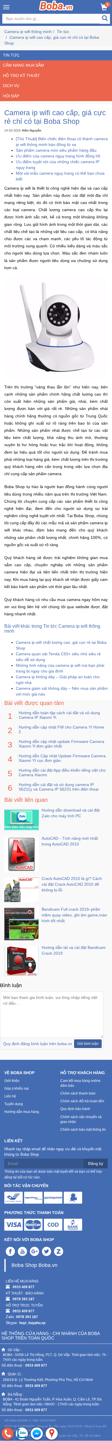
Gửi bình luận (88, 1044)
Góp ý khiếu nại (16, 1088)
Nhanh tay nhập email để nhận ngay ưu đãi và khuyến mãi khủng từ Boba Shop (52, 1152)
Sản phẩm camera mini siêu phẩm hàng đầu (56, 150)
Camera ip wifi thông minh (28, 31)
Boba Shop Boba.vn (34, 1265)
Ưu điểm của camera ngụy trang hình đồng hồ (58, 156)
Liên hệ (10, 1096)
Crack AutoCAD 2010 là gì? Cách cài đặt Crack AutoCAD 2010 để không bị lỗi (72, 884)
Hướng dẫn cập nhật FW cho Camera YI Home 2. (61, 729)
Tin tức (63, 31)
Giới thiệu (12, 1081)
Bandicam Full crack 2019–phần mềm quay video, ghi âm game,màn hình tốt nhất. (74, 915)
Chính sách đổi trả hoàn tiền (82, 1101)
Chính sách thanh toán (78, 1093)
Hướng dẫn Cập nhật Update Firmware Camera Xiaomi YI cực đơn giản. (62, 758)
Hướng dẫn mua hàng (21, 1112)
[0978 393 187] (7, 1433)
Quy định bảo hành (75, 1109)
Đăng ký (95, 1163)
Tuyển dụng (13, 1104)
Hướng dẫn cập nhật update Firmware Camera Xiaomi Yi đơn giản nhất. (61, 743)
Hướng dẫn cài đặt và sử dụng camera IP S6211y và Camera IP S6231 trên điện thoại (59, 786)
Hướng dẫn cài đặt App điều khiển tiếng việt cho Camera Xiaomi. (62, 772)
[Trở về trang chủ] (56, 5)
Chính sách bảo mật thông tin (83, 1130)
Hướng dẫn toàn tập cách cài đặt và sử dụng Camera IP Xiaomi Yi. (59, 715)
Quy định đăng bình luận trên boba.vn (37, 1043)
